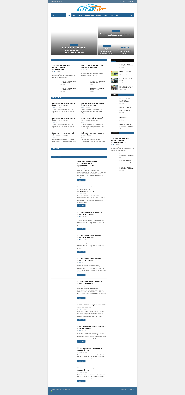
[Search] (131, 15)
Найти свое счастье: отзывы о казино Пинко (92, 134)
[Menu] (53, 15)
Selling (106, 15)
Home (68, 15)
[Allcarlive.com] (92, 8)
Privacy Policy (123, 1)
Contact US (130, 1)
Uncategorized (74, 44)
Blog (74, 15)
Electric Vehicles (89, 15)
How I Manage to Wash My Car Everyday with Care (126, 86)
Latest (113, 60)
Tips (117, 15)
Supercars (99, 15)
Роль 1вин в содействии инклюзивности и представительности (74, 50)
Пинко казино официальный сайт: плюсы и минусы (97, 89)
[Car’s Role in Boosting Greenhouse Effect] (114, 73)
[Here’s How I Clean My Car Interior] (114, 80)
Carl (54, 71)
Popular (119, 60)
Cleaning (79, 15)
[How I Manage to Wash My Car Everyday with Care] (114, 87)
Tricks (111, 15)
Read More (81, 180)
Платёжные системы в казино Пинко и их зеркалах (125, 51)
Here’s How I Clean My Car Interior (126, 79)
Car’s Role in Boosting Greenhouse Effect (125, 72)
